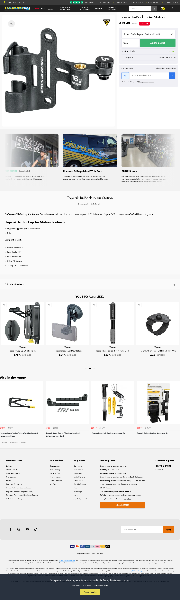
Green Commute (56, 480)
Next (177, 410)
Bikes (43, 8)
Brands (98, 8)
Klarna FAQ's (78, 480)
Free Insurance (55, 477)
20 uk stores (121, 2)
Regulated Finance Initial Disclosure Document (22, 495)
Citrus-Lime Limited (97, 553)
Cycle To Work (55, 473)
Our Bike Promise (80, 484)
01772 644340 (164, 465)
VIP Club (53, 484)
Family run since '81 (15, 2)
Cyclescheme (11, 477)
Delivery (9, 466)
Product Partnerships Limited (67, 560)
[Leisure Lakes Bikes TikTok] (36, 529)
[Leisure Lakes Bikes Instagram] (19, 529)
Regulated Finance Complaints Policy (19, 491)
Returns (8, 480)
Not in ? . (138, 82)
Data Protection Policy (14, 499)
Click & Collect (137, 2)
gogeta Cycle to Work (81, 499)
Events (76, 495)
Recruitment (78, 473)
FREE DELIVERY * (105, 2)
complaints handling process (137, 571)
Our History (78, 466)
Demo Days (78, 491)
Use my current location (125, 75)
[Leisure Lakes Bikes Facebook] (10, 529)
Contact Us (159, 469)
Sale (37, 8)
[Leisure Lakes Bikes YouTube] (27, 529)
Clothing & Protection (65, 8)
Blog (75, 488)
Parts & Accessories (85, 8)
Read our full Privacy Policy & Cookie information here (90, 585)
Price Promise (78, 469)
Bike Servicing (55, 469)
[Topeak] (106, 22)
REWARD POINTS (171, 2)
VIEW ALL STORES (122, 505)
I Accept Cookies (90, 591)
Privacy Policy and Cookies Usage (18, 488)
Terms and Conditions (14, 484)
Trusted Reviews (79, 477)
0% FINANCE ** (154, 2)
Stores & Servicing (112, 8)
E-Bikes (50, 8)
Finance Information (13, 473)
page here (127, 499)
